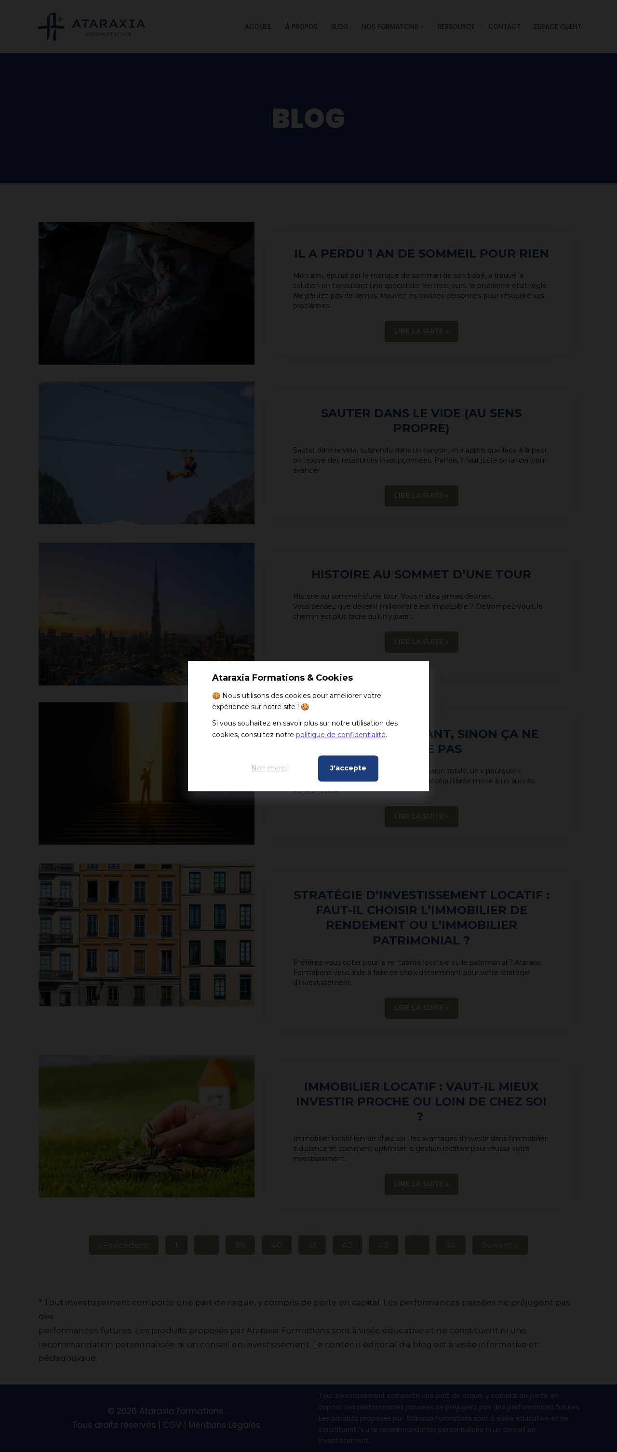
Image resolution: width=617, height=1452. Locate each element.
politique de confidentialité (341, 734)
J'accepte (348, 768)
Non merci (269, 768)
